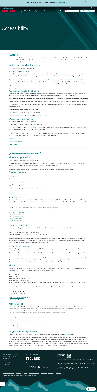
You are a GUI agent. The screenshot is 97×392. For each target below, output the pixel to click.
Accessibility (51, 373)
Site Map (43, 373)
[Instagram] (35, 358)
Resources (56, 11)
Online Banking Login (87, 11)
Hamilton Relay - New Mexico (23, 297)
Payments (82, 8)
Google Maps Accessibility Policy (17, 212)
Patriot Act (18, 373)
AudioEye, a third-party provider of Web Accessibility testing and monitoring (65, 80)
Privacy (25, 373)
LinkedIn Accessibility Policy (16, 216)
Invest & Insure (48, 11)
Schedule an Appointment (72, 11)
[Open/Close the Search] (94, 7)
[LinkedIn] (38, 358)
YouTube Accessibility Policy (16, 220)
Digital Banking (39, 11)
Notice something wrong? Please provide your (24, 153)
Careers (88, 8)
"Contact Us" (68, 334)
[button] (91, 389)
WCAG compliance (31, 121)
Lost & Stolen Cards (34, 373)
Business (31, 11)
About (61, 11)
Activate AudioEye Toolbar (17, 172)
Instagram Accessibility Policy (16, 214)
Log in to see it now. (62, 3)
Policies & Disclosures (8, 373)
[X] (31, 358)
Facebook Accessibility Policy (16, 210)
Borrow (18, 11)
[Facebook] (27, 358)
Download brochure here (16, 300)
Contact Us (58, 373)
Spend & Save (24, 11)
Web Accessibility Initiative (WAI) (17, 141)
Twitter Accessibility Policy (15, 218)
